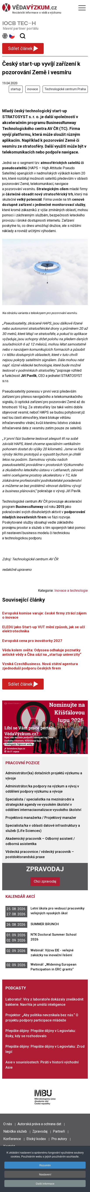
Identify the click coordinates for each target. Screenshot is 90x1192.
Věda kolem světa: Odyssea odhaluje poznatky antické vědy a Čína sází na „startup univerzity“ (41, 652)
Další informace (45, 1183)
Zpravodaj (45, 869)
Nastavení (45, 1174)
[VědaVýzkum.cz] (44, 7)
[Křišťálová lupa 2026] (45, 727)
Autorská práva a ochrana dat (39, 1124)
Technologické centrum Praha (65, 89)
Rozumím (45, 1165)
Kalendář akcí (20, 896)
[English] (5, 36)
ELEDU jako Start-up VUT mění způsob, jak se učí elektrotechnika (43, 629)
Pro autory (59, 1139)
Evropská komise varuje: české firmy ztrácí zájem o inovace (44, 615)
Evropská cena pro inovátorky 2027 (32, 640)
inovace (32, 89)
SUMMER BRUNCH (45, 924)
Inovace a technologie (71, 590)
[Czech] (12, 36)
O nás (7, 1124)
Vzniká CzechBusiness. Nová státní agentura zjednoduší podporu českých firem (40, 666)
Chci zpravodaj (45, 881)
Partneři (59, 1131)
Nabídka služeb (15, 1131)
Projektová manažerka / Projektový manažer (40, 818)
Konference (12, 1139)
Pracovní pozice (22, 763)
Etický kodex (36, 1139)
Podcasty (15, 988)
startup (16, 89)
